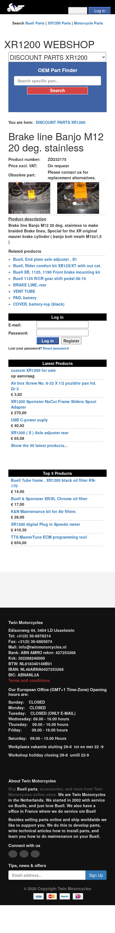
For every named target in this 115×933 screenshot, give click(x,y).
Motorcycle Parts (88, 23)
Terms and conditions (29, 680)
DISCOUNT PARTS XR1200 (60, 122)
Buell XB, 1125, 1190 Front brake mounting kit (56, 272)
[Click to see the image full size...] (29, 197)
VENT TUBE (24, 291)
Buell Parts (34, 23)
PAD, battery (25, 297)
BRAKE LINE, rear (29, 285)
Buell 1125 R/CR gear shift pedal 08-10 (49, 278)
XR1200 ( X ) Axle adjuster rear (39, 432)
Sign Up (96, 875)
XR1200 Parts (59, 23)
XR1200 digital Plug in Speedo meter (45, 524)
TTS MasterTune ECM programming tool (49, 537)
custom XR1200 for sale (33, 370)
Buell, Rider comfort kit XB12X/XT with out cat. (57, 265)
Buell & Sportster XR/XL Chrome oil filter (49, 498)
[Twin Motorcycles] (16, 7)
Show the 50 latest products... (39, 445)
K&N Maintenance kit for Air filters (43, 511)
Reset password (56, 348)
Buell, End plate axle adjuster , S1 (45, 259)
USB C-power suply (29, 420)
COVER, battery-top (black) (38, 304)
